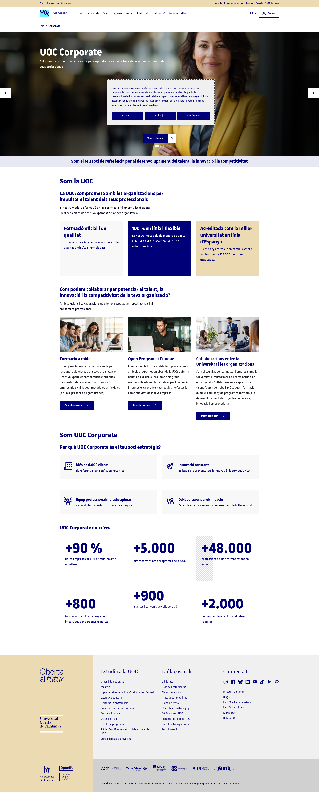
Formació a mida (89, 13)
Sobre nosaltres (178, 13)
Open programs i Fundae (118, 13)
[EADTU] (224, 768)
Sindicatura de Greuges (139, 783)
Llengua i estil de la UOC (176, 719)
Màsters (105, 687)
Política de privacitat (178, 783)
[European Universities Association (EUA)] (201, 768)
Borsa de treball (171, 703)
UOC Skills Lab (109, 719)
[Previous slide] (5, 93)
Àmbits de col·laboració (151, 13)
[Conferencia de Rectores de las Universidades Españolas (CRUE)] (159, 768)
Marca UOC (229, 713)
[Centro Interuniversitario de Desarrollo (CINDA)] (179, 768)
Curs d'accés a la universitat (117, 739)
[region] (161, 102)
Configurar (193, 115)
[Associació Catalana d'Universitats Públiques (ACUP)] (111, 768)
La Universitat (272, 3)
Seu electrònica (170, 729)
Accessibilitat (232, 783)
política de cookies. (147, 105)
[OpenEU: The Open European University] (66, 773)
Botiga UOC (229, 718)
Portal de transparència (175, 724)
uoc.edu (218, 3)
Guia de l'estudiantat (174, 687)
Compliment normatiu (112, 783)
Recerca (249, 3)
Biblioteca (167, 681)
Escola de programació (114, 724)
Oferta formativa (235, 3)
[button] (157, 146)
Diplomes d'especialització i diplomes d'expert (127, 692)
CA (251, 13)
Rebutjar (160, 115)
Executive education (112, 697)
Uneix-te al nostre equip (176, 708)
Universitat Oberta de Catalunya (55, 3)
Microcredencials (171, 692)
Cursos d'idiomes (110, 713)
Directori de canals (234, 691)
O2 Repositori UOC (172, 713)
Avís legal (159, 783)
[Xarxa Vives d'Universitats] (136, 768)
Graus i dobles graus (112, 681)
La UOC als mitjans (234, 707)
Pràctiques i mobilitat (174, 697)
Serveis (259, 3)
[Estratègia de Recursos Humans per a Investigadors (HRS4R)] (47, 774)
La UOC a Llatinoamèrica (237, 702)
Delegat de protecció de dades (207, 783)
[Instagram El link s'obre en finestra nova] (225, 682)
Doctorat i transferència (114, 703)
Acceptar (127, 115)
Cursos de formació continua (117, 708)
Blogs (226, 697)
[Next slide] (313, 93)
